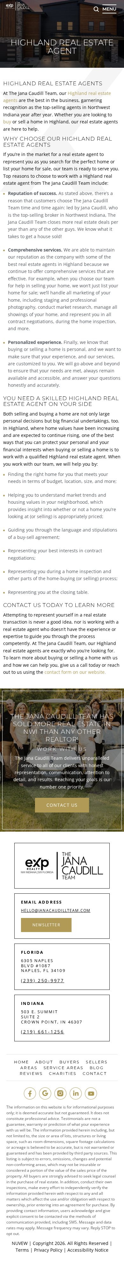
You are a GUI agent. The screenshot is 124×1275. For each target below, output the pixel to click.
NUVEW (20, 1243)
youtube (91, 1093)
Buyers (69, 1062)
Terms (22, 1250)
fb (30, 1093)
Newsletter (46, 925)
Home (21, 1062)
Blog (96, 1068)
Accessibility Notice (87, 1250)
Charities (62, 1074)
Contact (95, 1074)
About (44, 1062)
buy (7, 122)
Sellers (96, 1062)
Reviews (31, 1074)
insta (60, 1093)
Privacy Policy (48, 1250)
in (76, 1093)
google (45, 1093)
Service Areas (63, 1068)
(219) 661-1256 (42, 1032)
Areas (28, 1068)
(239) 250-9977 (42, 980)
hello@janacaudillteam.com (55, 911)
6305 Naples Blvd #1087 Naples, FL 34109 (43, 965)
